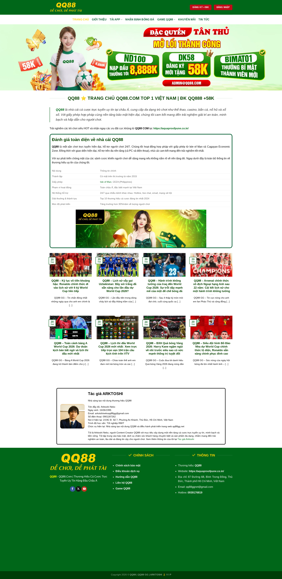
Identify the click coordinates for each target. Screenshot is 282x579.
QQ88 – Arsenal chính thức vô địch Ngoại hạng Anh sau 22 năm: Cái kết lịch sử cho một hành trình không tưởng (211, 286)
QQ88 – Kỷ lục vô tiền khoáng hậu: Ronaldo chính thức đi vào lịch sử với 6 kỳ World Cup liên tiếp (70, 286)
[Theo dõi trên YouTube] (84, 489)
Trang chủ (80, 19)
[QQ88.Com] (66, 7)
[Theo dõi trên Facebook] (72, 489)
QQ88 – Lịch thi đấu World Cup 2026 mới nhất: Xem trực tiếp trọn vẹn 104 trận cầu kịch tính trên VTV (117, 348)
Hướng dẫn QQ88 (126, 477)
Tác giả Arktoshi (186, 439)
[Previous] (10, 57)
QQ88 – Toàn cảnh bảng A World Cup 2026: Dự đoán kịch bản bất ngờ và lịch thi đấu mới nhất (70, 348)
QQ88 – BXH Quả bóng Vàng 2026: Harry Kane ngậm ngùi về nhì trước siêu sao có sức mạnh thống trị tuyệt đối (164, 348)
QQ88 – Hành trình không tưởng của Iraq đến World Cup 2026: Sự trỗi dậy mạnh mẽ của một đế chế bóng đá (164, 286)
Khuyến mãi (187, 19)
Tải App (115, 19)
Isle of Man (105, 182)
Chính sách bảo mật (128, 465)
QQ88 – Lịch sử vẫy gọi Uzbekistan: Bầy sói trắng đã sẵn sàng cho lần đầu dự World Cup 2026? (117, 286)
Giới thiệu (99, 19)
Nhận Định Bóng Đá (139, 19)
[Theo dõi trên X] (78, 489)
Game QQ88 (165, 19)
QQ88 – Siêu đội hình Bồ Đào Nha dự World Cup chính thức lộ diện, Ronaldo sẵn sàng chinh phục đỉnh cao (211, 348)
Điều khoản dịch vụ (128, 471)
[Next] (272, 57)
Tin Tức (203, 19)
